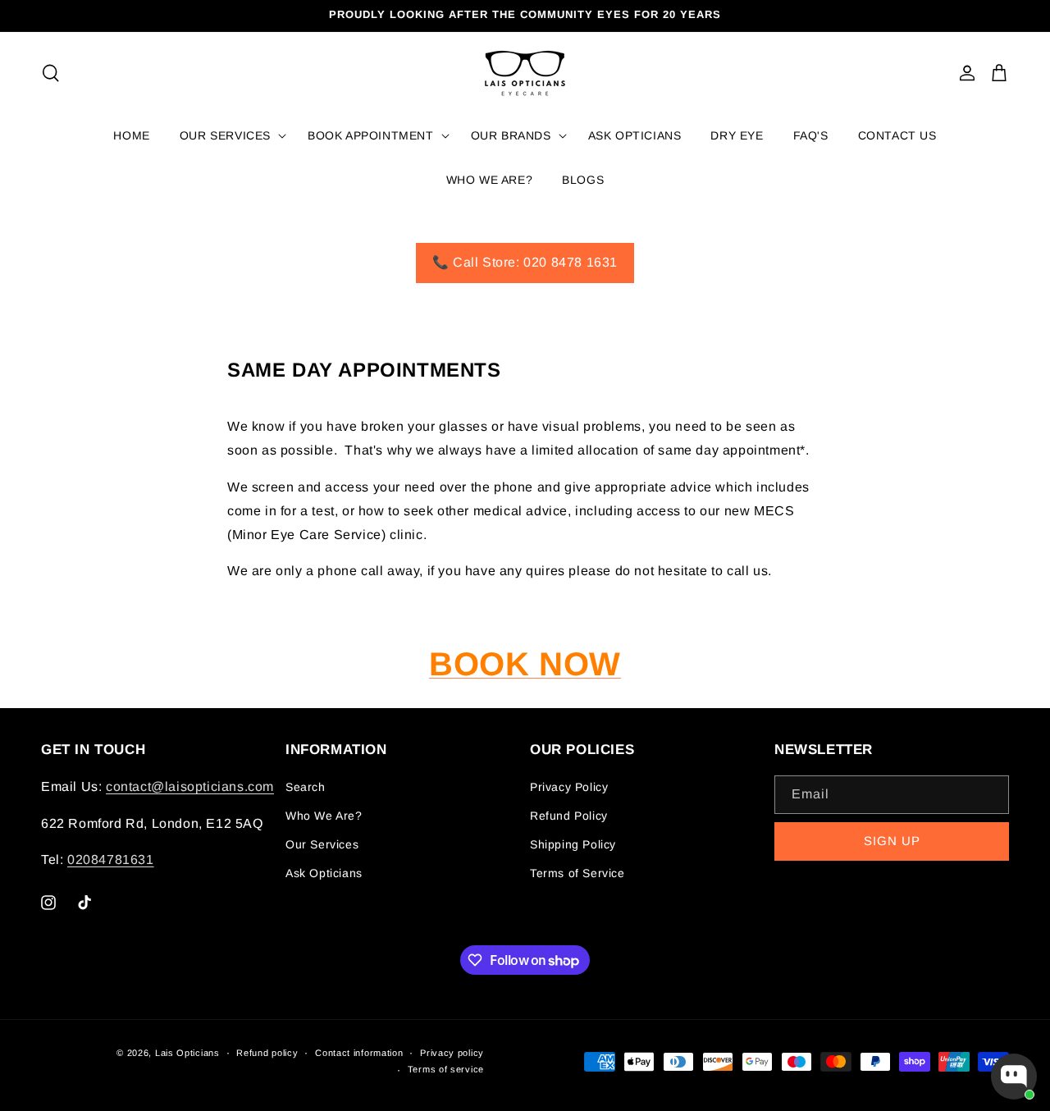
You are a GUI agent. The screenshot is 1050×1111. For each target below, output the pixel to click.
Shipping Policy (573, 844)
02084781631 (110, 859)
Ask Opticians (324, 873)
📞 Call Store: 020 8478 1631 (525, 262)
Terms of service (446, 1069)
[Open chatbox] (1014, 1077)
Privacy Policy (569, 786)
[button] (51, 73)
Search (305, 786)
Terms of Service (577, 873)
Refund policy (267, 1053)
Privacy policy (452, 1053)
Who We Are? (324, 815)
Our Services (321, 844)
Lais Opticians (187, 1053)
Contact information (359, 1053)
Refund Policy (569, 815)
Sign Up (892, 841)
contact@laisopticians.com (190, 786)
